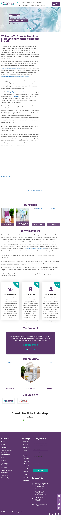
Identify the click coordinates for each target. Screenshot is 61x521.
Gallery (37, 5)
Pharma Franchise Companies (6, 471)
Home (18, 2)
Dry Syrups (26, 458)
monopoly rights (6, 177)
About (23, 2)
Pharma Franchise (37, 2)
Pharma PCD (5, 475)
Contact (43, 5)
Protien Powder (27, 469)
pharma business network (35, 190)
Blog (32, 5)
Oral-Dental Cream (28, 444)
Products (28, 2)
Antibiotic (25, 477)
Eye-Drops (26, 441)
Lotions (25, 474)
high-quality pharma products (16, 92)
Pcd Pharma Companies (4, 464)
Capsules (25, 456)
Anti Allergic (26, 480)
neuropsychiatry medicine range (10, 68)
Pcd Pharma (4, 468)
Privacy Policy (5, 478)
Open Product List (57, 3)
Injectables (26, 447)
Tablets (25, 450)
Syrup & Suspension (28, 453)
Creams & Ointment (26, 462)
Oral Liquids (26, 466)
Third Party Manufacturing (23, 5)
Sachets (25, 471)
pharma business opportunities (35, 248)
